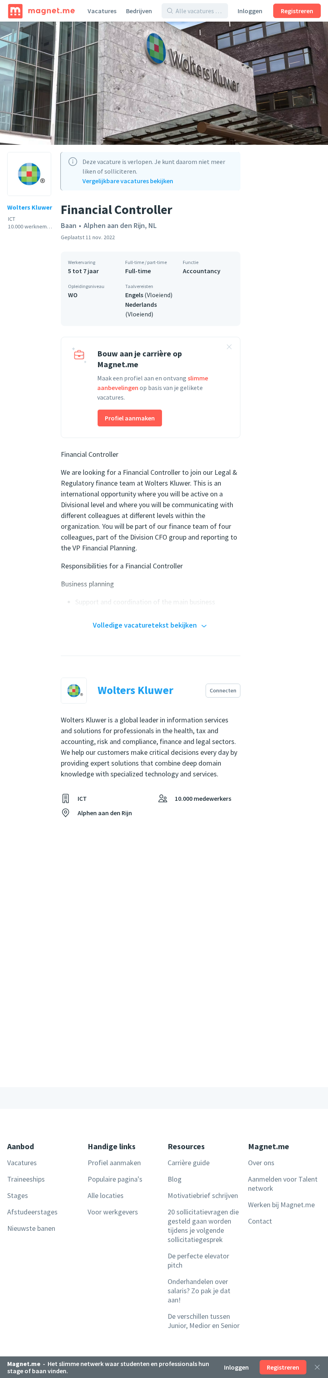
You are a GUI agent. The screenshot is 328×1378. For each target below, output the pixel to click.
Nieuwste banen (31, 1228)
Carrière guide (189, 1162)
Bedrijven (139, 11)
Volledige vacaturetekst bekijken (145, 625)
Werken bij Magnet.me (281, 1204)
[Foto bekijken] (164, 83)
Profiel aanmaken (130, 418)
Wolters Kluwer (29, 207)
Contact (260, 1221)
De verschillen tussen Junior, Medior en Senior (204, 1321)
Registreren (297, 11)
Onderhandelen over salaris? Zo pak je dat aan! (199, 1290)
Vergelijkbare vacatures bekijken (127, 181)
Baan (68, 225)
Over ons (261, 1162)
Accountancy (201, 271)
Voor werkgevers (113, 1211)
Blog (175, 1179)
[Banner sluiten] (229, 348)
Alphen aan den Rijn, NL (120, 225)
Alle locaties (106, 1195)
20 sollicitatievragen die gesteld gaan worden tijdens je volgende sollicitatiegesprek (203, 1225)
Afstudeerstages (32, 1211)
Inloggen (250, 11)
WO (73, 295)
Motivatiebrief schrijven (203, 1195)
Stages (17, 1195)
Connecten (223, 690)
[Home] (41, 11)
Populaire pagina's (115, 1179)
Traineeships (26, 1179)
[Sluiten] (317, 1367)
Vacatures (102, 11)
